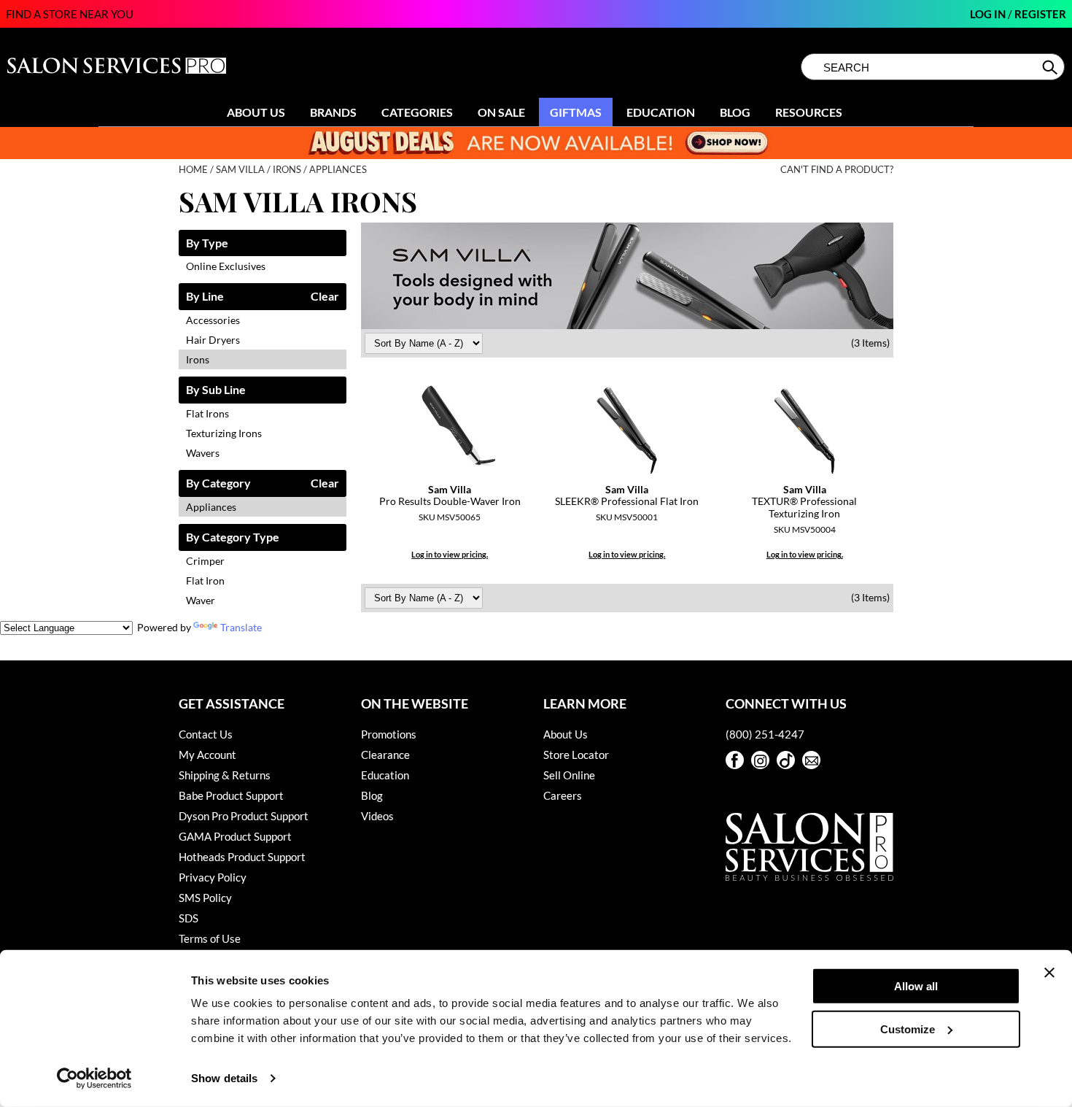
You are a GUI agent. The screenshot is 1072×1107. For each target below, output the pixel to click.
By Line (205, 296)
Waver (200, 600)
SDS (188, 918)
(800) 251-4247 (765, 734)
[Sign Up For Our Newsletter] (811, 760)
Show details (224, 1078)
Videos (377, 815)
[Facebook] (735, 760)
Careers (562, 795)
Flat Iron (205, 580)
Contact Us (206, 734)
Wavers (203, 453)
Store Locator (576, 754)
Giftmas (576, 112)
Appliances (211, 507)
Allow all (916, 986)
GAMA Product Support (235, 836)
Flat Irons (207, 413)
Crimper (205, 561)
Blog (735, 112)
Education (660, 112)
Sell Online (569, 775)
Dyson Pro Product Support (243, 815)
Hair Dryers (213, 339)
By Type (207, 243)
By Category (218, 483)
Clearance (385, 754)
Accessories (213, 320)
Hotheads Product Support (242, 856)
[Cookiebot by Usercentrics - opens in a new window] (94, 1078)
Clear (325, 296)
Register (1040, 13)
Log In (989, 13)
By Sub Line (216, 390)
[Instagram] (760, 760)
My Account (207, 754)
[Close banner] (1049, 973)
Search (1051, 67)
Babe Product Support (231, 795)
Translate (241, 627)
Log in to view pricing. (449, 554)
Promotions (388, 734)
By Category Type (232, 537)
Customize (907, 1028)
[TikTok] (786, 760)
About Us (256, 112)
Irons (197, 359)
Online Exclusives (225, 266)
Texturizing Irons (224, 433)
